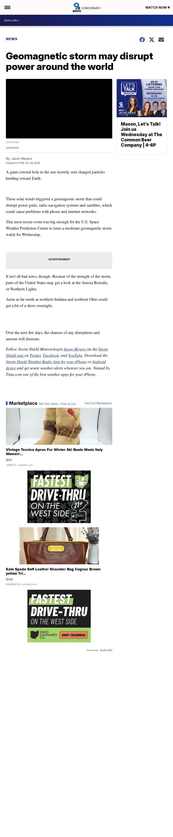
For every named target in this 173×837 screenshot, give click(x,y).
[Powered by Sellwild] (106, 650)
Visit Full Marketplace (98, 403)
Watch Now (156, 7)
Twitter (35, 355)
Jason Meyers (75, 349)
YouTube (75, 355)
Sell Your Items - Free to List (57, 403)
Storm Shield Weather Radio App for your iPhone (46, 361)
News (12, 39)
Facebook (51, 355)
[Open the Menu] (7, 7)
